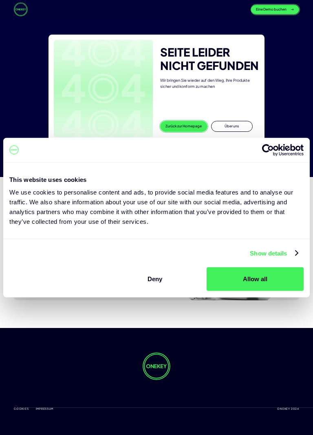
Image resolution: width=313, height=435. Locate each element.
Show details (268, 252)
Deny (155, 278)
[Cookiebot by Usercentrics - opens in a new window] (268, 150)
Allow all (255, 278)
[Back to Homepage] (21, 9)
